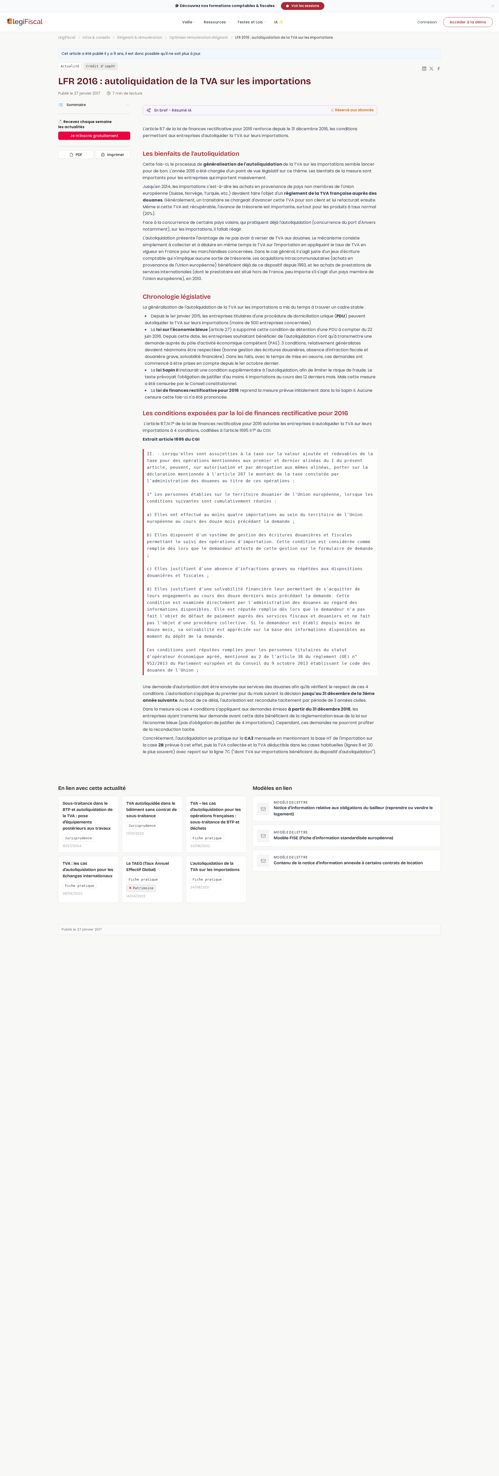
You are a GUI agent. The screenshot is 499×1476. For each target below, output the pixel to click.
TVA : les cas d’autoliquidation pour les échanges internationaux (88, 869)
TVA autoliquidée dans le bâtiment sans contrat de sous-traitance (151, 809)
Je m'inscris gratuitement (94, 135)
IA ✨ (278, 22)
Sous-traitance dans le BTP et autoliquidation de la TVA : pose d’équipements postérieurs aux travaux (88, 816)
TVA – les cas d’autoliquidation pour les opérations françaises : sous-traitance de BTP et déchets (215, 816)
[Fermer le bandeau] (493, 6)
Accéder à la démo (468, 22)
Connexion (427, 22)
